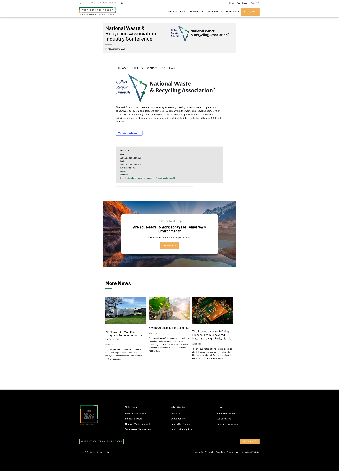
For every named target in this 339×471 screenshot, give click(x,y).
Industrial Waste (133, 418)
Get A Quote (250, 12)
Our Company (213, 12)
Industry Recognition (182, 429)
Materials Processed (227, 423)
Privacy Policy (210, 452)
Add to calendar (129, 133)
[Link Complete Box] (125, 332)
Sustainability (178, 418)
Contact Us (255, 3)
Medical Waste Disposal (137, 423)
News (231, 3)
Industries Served (226, 413)
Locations (231, 12)
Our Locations (224, 418)
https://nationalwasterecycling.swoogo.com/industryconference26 (147, 178)
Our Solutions (175, 12)
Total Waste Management (138, 429)
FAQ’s (238, 3)
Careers (245, 3)
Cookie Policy (221, 452)
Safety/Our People (180, 423)
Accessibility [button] (199, 452)
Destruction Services (136, 413)
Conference (125, 171)
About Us (175, 413)
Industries (194, 12)
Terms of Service (233, 452)
